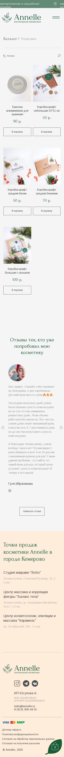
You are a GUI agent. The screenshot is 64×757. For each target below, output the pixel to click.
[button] (32, 511)
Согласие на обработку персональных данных (28, 739)
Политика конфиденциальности (20, 734)
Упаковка (28, 38)
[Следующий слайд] (61, 428)
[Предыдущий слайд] (3, 428)
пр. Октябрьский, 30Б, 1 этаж (21, 626)
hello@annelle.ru (24, 706)
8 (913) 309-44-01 (25, 709)
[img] (21, 668)
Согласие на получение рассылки (21, 743)
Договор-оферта (11, 729)
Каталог (10, 38)
